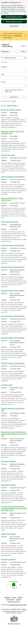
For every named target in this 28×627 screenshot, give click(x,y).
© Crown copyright (14, 623)
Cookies (18, 599)
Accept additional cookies (14, 17)
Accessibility (10, 599)
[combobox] (14, 70)
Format (3, 82)
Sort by (3, 105)
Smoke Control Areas (8, 155)
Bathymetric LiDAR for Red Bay (11, 110)
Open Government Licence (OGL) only (13, 90)
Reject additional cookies (14, 21)
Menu (23, 46)
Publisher (4, 67)
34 (20, 584)
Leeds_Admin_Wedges (8, 461)
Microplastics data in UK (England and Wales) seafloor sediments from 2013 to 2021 (14, 434)
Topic (2, 74)
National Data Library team (18, 605)
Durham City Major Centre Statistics (12, 176)
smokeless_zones (7, 385)
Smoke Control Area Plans (9, 222)
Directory (5, 51)
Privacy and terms (13, 601)
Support (19, 597)
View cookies (14, 26)
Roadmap (8, 597)
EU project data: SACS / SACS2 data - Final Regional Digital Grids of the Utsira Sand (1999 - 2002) (14, 508)
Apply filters (14, 97)
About (14, 597)
